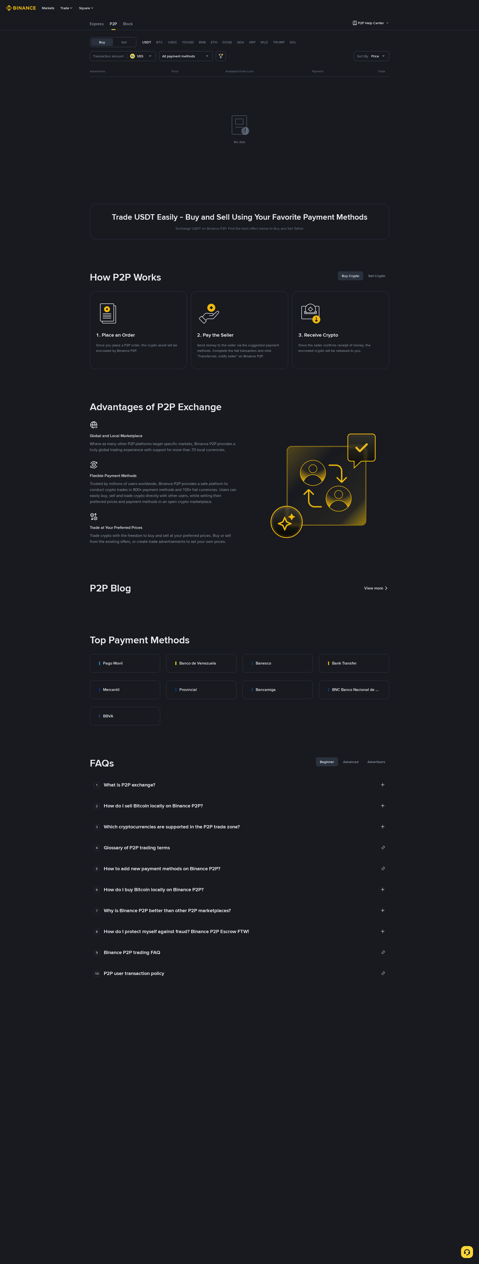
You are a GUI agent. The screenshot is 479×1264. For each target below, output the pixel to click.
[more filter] (221, 56)
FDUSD (188, 42)
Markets (48, 8)
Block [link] (128, 23)
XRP (252, 42)
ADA (240, 42)
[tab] (97, 24)
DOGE (227, 42)
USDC (172, 42)
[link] (125, 663)
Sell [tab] (124, 42)
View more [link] (373, 588)
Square (84, 8)
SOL (293, 42)
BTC (159, 42)
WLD (264, 42)
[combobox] (141, 56)
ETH (214, 42)
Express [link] (97, 23)
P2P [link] (113, 23)
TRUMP (279, 42)
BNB (202, 42)
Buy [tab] (102, 42)
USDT (146, 42)
